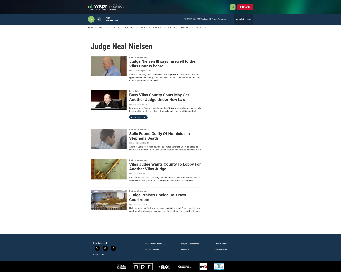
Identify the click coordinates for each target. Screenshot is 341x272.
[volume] (99, 19)
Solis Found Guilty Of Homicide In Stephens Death (159, 136)
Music (102, 28)
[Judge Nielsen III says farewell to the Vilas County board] (109, 66)
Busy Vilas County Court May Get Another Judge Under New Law (159, 97)
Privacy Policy (221, 244)
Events (200, 28)
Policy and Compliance (189, 244)
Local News (134, 91)
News (91, 28)
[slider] (103, 19)
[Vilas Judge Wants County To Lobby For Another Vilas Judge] (109, 169)
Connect (158, 28)
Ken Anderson (134, 70)
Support (185, 28)
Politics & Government (139, 57)
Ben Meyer (133, 104)
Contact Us (184, 250)
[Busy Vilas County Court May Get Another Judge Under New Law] (109, 100)
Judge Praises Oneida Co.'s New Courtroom (157, 197)
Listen (171, 28)
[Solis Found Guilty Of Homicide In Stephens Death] (109, 139)
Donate (246, 7)
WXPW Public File (152, 250)
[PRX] (164, 266)
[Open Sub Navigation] (96, 28)
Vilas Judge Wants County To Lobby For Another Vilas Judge (165, 166)
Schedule (116, 28)
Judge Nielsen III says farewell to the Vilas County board (162, 63)
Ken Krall (132, 174)
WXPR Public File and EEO (155, 244)
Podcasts (129, 28)
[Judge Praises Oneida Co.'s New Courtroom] (109, 200)
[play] (91, 19)
